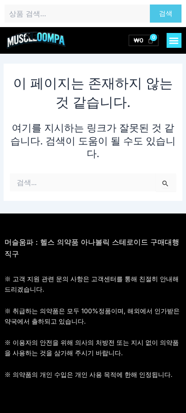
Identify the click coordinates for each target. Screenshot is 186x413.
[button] (174, 40)
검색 (165, 13)
